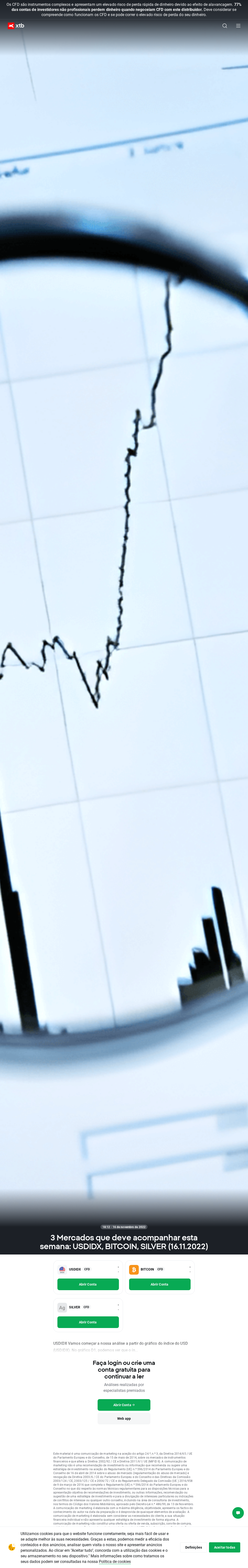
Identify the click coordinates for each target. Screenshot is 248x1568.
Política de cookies (115, 1561)
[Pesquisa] (225, 26)
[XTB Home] (14, 25)
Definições (193, 1547)
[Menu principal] (238, 26)
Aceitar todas (224, 1547)
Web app (124, 1418)
